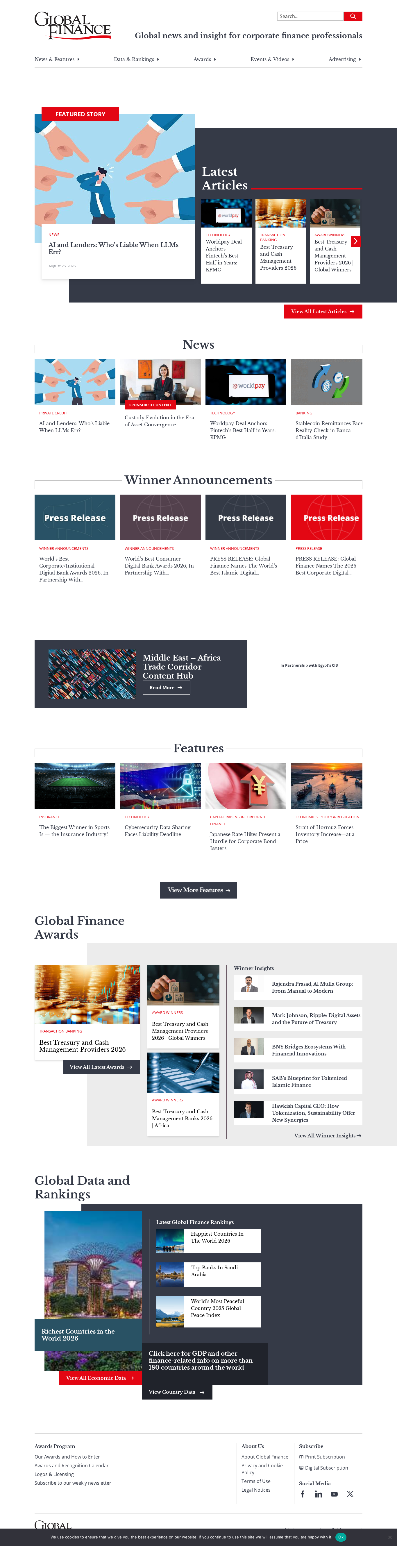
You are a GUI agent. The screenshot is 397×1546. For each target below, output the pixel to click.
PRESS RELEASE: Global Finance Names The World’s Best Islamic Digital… (243, 566)
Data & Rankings (134, 59)
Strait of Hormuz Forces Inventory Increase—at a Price (325, 834)
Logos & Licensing (54, 1474)
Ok (341, 1537)
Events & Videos (270, 59)
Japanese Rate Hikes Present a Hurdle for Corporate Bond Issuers (245, 841)
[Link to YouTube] (334, 1493)
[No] (390, 1537)
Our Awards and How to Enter (67, 1457)
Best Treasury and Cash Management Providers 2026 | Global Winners (180, 1031)
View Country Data (172, 1392)
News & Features (54, 59)
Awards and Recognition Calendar (72, 1465)
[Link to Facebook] (302, 1493)
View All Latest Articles (318, 311)
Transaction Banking (272, 237)
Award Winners (329, 234)
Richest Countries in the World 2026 (78, 1335)
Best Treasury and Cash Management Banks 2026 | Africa (182, 1118)
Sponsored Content (150, 404)
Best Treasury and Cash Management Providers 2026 (82, 1046)
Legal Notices (256, 1490)
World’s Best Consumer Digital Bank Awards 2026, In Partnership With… (159, 566)
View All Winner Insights (324, 1136)
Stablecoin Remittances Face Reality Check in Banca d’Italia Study (329, 430)
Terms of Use (256, 1481)
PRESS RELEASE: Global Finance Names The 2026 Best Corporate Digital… (326, 566)
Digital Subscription (326, 1468)
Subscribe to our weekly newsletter (73, 1483)
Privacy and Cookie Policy (262, 1469)
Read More (162, 687)
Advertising (342, 59)
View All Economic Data (96, 1378)
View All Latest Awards (97, 1067)
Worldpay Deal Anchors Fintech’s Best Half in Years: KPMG (243, 430)
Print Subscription (325, 1457)
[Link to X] (350, 1493)
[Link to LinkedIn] (318, 1493)
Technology (218, 234)
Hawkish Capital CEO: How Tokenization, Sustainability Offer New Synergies (313, 1113)
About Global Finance (265, 1457)
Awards (202, 59)
